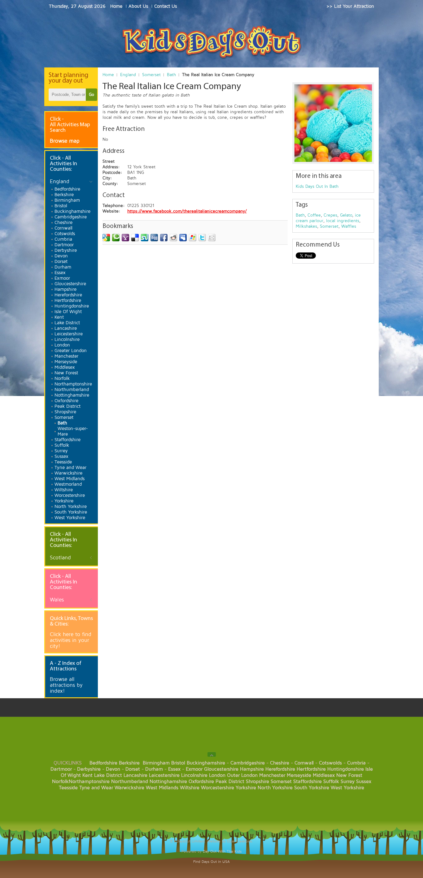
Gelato (346, 215)
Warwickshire (129, 787)
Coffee (314, 215)
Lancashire (135, 775)
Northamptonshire (89, 781)
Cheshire (279, 763)
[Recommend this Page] (212, 237)
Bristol (178, 763)
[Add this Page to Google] (106, 237)
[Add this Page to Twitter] (202, 237)
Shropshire (257, 781)
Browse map (65, 141)
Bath (171, 74)
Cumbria (356, 763)
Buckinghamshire (206, 763)
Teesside (68, 787)
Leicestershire (164, 775)
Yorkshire (246, 787)
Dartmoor (61, 769)
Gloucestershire (221, 769)
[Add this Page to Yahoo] (125, 237)
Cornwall (304, 763)
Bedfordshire (103, 763)
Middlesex (324, 775)
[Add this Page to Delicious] (135, 237)
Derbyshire (89, 769)
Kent (87, 775)
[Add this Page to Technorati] (116, 237)
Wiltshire (189, 787)
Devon (113, 769)
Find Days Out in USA (211, 862)
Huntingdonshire (345, 769)
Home (108, 74)
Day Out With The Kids (222, 852)
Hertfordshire (311, 769)
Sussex (363, 781)
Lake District (108, 775)
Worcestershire (217, 787)
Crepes (330, 215)
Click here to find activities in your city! (70, 640)
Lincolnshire (194, 775)
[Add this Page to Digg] (154, 237)
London (217, 775)
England (128, 74)
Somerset (151, 74)
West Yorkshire (347, 787)
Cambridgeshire (247, 763)
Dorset (132, 769)
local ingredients (342, 220)
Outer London (242, 775)
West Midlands (162, 787)
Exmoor (194, 769)
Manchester (272, 775)
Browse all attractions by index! (66, 685)
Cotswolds (330, 763)
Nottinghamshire (168, 781)
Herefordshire (280, 769)
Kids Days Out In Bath (317, 186)
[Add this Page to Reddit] (173, 237)
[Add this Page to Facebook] (164, 237)
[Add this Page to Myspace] (183, 237)
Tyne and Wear (96, 787)
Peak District (230, 781)
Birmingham (156, 763)
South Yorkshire (311, 787)
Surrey (348, 781)
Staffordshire (307, 781)
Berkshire (129, 763)
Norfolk (60, 781)
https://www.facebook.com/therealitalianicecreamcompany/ (187, 211)
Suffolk (331, 781)
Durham (154, 769)
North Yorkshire (275, 787)
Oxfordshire (201, 781)
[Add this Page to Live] (192, 237)
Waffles (348, 226)
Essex (174, 769)
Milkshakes (306, 226)
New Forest (349, 775)
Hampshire (252, 769)
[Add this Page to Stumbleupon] (144, 237)
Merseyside (299, 775)
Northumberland (129, 781)
